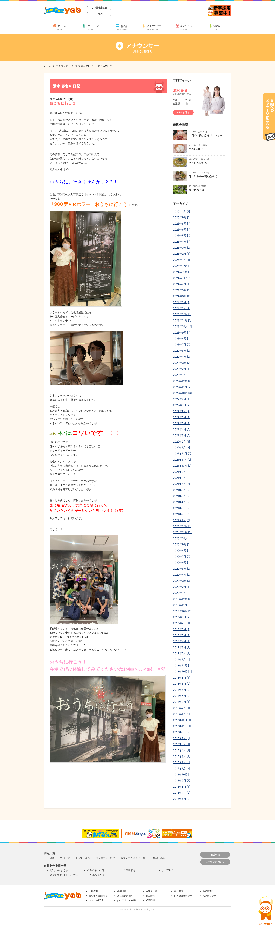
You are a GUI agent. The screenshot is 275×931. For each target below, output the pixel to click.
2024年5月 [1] (181, 290)
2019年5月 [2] (181, 635)
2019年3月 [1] (181, 647)
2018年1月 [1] (181, 713)
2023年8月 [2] (181, 338)
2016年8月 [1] (181, 786)
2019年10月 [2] (182, 611)
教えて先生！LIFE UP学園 (64, 874)
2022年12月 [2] (182, 380)
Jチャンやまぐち (59, 870)
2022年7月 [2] (181, 411)
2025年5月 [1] (181, 235)
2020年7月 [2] (181, 556)
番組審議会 (208, 891)
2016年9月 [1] (181, 780)
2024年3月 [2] (181, 296)
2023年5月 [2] (181, 350)
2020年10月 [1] (182, 538)
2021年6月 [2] (181, 489)
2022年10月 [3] (182, 392)
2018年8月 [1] (181, 677)
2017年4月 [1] (181, 750)
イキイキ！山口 (95, 870)
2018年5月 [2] (181, 689)
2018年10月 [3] (182, 671)
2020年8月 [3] (182, 550)
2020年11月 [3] (182, 532)
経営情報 (150, 900)
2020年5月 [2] (181, 568)
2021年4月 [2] (181, 501)
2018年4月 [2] (181, 695)
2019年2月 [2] (181, 653)
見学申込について (215, 861)
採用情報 (121, 891)
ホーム (62, 27)
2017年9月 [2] (181, 732)
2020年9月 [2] (181, 544)
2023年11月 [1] (182, 320)
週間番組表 (101, 7)
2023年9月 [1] (181, 332)
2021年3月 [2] (181, 508)
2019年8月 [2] (181, 617)
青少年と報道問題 (98, 895)
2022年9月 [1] (181, 399)
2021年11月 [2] (182, 459)
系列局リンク (209, 895)
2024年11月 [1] (182, 272)
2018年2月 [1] (181, 707)
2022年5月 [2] (181, 423)
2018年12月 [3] (182, 665)
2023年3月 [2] (181, 362)
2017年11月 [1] (182, 726)
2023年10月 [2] (182, 326)
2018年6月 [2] (181, 683)
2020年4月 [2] (181, 574)
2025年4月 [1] (181, 241)
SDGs (217, 27)
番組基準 (178, 891)
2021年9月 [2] (181, 471)
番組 (122, 27)
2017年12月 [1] (182, 720)
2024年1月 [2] (181, 308)
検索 (100, 13)
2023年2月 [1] (181, 368)
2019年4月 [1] (181, 641)
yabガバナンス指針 (127, 900)
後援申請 (215, 854)
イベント (186, 27)
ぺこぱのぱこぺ (95, 874)
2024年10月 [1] (182, 277)
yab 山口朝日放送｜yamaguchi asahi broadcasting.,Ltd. (62, 10)
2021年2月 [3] (181, 514)
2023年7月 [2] (181, 344)
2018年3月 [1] (181, 701)
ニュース (93, 27)
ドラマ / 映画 (82, 857)
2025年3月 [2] (181, 247)
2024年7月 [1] (181, 283)
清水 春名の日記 (84, 65)
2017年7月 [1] (181, 738)
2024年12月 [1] (182, 265)
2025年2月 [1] (181, 253)
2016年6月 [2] (181, 798)
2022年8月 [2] (181, 405)
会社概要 (93, 891)
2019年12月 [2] (182, 598)
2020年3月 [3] (182, 580)
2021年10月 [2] (182, 465)
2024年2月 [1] (181, 302)
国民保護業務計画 (183, 895)
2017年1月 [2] (181, 768)
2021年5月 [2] (181, 495)
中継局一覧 (151, 891)
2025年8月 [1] (181, 223)
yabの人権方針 (96, 900)
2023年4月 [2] (181, 356)
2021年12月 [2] (182, 453)
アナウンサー (155, 27)
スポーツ (65, 857)
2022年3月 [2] (181, 435)
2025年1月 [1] (181, 259)
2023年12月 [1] (182, 314)
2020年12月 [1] (182, 526)
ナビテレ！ (168, 870)
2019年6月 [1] (181, 629)
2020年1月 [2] (181, 592)
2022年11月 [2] (182, 386)
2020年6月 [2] (181, 562)
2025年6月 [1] (181, 229)
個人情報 (150, 895)
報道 (52, 857)
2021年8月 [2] (181, 477)
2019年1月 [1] (181, 659)
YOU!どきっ (131, 870)
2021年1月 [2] (181, 520)
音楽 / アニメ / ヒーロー (134, 857)
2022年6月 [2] (181, 417)
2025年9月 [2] (181, 217)
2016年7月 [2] (181, 792)
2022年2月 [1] (181, 441)
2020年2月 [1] (181, 586)
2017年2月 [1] (181, 762)
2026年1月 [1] (181, 211)
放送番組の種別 (125, 895)
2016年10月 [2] (182, 774)
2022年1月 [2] (181, 447)
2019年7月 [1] (181, 623)
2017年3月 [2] (181, 756)
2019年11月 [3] (182, 604)
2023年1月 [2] (181, 374)
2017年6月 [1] (181, 744)
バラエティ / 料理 (105, 857)
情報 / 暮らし (160, 857)
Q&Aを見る (183, 112)
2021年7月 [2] (181, 483)
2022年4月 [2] (181, 429)
